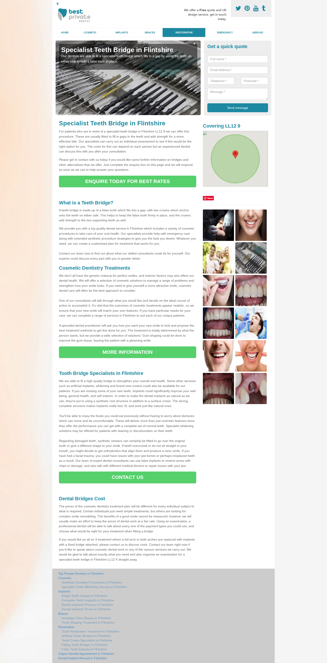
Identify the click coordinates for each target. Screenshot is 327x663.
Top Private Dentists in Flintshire (80, 573)
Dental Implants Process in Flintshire (87, 604)
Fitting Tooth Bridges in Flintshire (85, 645)
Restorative (184, 32)
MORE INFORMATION (128, 352)
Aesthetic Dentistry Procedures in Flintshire (92, 582)
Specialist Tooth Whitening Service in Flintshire (94, 587)
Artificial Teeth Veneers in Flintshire (86, 636)
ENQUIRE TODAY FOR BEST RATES (127, 181)
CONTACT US (127, 477)
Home (65, 32)
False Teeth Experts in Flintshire (84, 649)
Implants (121, 32)
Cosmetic (90, 32)
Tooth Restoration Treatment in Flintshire (90, 631)
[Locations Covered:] (58, 3)
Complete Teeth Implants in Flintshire (88, 600)
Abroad (257, 32)
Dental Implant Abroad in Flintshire (82, 658)
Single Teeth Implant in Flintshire (84, 596)
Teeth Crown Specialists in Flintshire (87, 640)
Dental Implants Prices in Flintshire (86, 609)
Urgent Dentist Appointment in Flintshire (86, 653)
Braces (150, 32)
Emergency (225, 32)
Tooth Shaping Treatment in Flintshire (88, 622)
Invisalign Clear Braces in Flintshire (86, 618)
